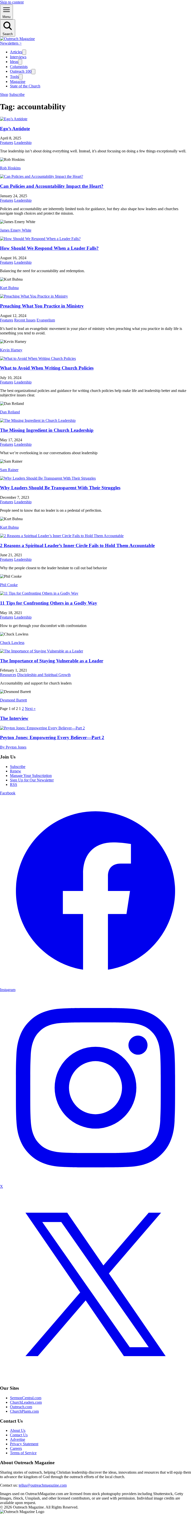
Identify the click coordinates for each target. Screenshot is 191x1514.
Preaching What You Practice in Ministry (42, 306)
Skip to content (12, 2)
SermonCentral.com (25, 1398)
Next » (30, 708)
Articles (16, 52)
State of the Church (25, 86)
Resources (8, 675)
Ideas (14, 62)
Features (6, 142)
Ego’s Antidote (15, 128)
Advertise (17, 1439)
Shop (4, 94)
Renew (15, 771)
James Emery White (15, 230)
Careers (16, 1448)
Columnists (19, 66)
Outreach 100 (20, 71)
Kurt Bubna (9, 288)
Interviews (18, 57)
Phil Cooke (9, 585)
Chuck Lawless (12, 642)
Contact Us (19, 1435)
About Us (17, 1430)
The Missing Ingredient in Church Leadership (47, 430)
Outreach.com (21, 1407)
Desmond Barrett (13, 700)
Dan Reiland (10, 412)
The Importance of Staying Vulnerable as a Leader (51, 660)
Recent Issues (25, 320)
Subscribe (17, 94)
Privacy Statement (24, 1444)
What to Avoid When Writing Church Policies (47, 368)
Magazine (17, 81)
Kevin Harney (11, 350)
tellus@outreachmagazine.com (43, 1485)
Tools (14, 76)
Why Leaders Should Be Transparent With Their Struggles (60, 487)
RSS (13, 784)
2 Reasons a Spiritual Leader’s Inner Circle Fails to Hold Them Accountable (77, 545)
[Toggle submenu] (24, 52)
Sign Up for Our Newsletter (32, 780)
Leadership (23, 142)
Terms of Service (23, 1453)
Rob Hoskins (10, 168)
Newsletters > (11, 43)
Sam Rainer (9, 470)
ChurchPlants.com (24, 1411)
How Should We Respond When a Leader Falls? (49, 248)
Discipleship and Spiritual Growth (44, 675)
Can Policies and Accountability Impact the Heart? (51, 186)
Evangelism (46, 320)
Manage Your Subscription (31, 775)
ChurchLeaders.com (26, 1402)
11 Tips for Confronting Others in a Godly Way (48, 603)
